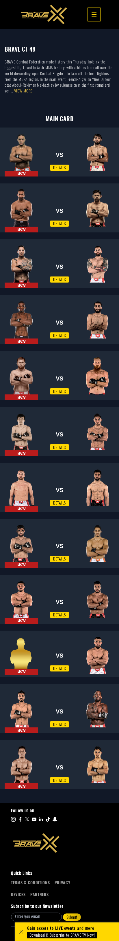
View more (23, 91)
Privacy (62, 882)
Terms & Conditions (30, 882)
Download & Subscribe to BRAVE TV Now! (62, 935)
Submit (71, 917)
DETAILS (59, 167)
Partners (39, 894)
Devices (18, 894)
